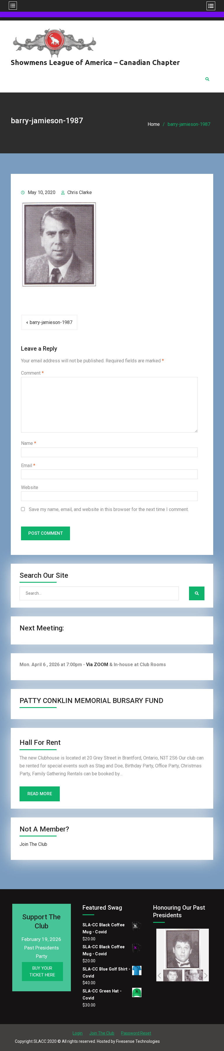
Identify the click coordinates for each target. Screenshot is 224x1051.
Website (29, 487)
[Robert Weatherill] (193, 975)
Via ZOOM (97, 664)
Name (28, 443)
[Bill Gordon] (172, 975)
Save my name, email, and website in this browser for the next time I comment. (109, 509)
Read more (39, 793)
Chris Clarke (79, 192)
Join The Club (33, 844)
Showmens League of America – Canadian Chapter (95, 62)
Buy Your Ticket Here (42, 972)
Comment (32, 373)
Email (28, 465)
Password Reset (136, 1033)
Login (78, 1033)
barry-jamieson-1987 (51, 322)
